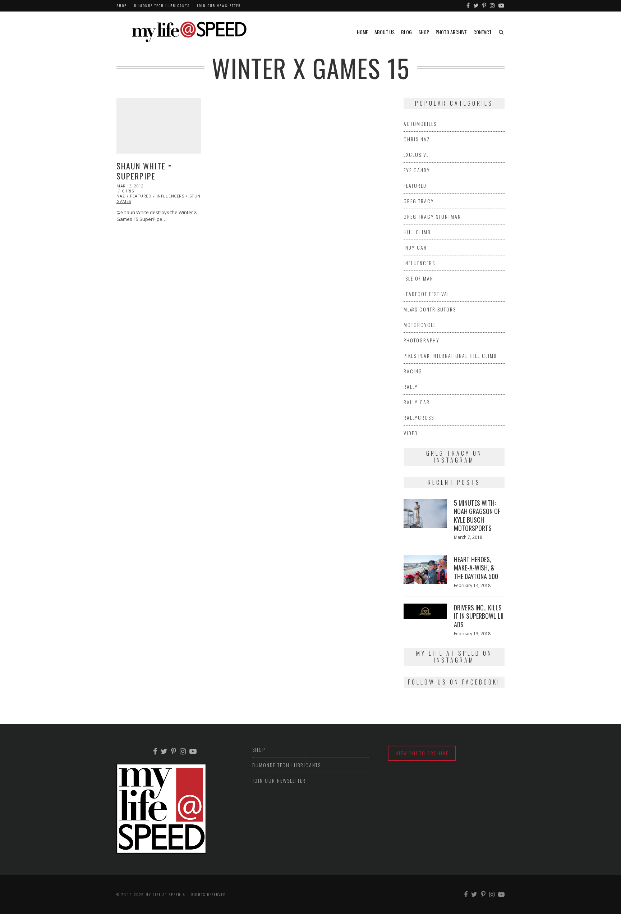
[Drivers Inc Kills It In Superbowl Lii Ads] (425, 611)
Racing (413, 371)
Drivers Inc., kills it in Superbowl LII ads (478, 616)
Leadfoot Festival (427, 293)
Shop (121, 5)
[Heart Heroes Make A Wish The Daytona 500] (425, 569)
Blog (406, 32)
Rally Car (417, 402)
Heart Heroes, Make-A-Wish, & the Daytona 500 (476, 568)
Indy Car (415, 247)
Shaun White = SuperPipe (144, 171)
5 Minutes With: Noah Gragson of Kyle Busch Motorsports (477, 515)
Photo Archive (451, 32)
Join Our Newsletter (219, 5)
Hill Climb (417, 232)
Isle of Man (418, 278)
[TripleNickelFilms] (501, 5)
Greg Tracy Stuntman (432, 216)
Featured (140, 196)
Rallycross (419, 417)
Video (411, 433)
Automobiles (420, 123)
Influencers (170, 196)
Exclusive (416, 154)
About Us (384, 32)
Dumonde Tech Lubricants (162, 5)
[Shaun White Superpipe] (158, 126)
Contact (482, 32)
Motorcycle (420, 324)
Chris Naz (417, 139)
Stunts (197, 196)
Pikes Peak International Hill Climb (450, 355)
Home (362, 32)
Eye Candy (417, 170)
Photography (422, 340)
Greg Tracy (419, 201)
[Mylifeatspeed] (468, 5)
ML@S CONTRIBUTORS (430, 309)
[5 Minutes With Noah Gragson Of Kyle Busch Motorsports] (425, 513)
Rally (411, 386)
